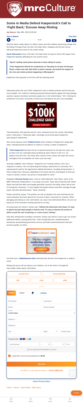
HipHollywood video (28, 258)
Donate (76, 393)
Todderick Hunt (34, 142)
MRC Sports (36, 387)
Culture (9, 387)
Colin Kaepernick (17, 150)
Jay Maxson (11, 32)
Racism (16, 387)
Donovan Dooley (22, 179)
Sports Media (25, 387)
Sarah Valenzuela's (14, 54)
